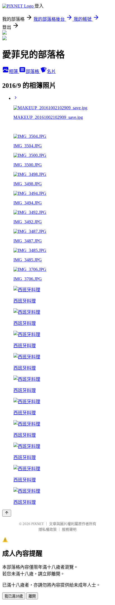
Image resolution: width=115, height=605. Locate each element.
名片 (51, 71)
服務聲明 (69, 529)
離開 (32, 596)
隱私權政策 (48, 529)
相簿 (14, 71)
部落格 (33, 71)
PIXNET (37, 524)
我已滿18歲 (13, 596)
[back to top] (6, 513)
